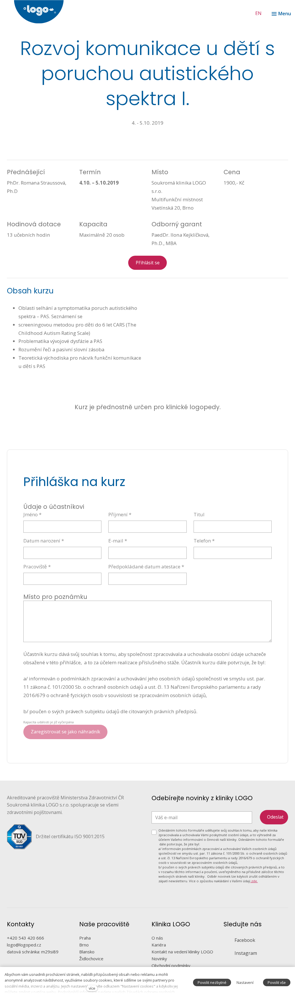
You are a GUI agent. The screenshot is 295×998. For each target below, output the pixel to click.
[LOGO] (154, 12)
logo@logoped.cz (24, 945)
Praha (85, 938)
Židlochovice (91, 958)
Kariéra (159, 945)
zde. (254, 881)
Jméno (32, 514)
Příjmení (119, 514)
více (92, 988)
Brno (84, 945)
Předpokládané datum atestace (146, 566)
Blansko (86, 952)
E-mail (117, 540)
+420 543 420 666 (25, 938)
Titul (199, 514)
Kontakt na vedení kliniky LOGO (182, 952)
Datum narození (43, 540)
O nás (157, 938)
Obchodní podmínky (171, 965)
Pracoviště (37, 566)
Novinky (159, 958)
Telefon (204, 540)
